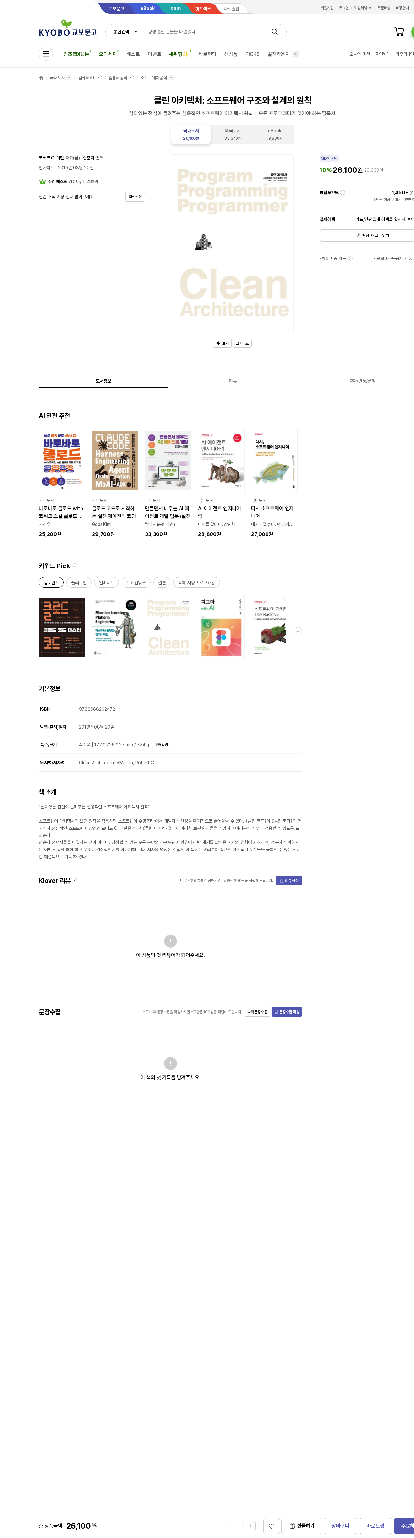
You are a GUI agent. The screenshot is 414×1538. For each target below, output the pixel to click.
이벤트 (154, 54)
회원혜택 (360, 8)
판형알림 (161, 744)
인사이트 (46, 167)
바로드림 (375, 1526)
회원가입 (327, 8)
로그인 (344, 8)
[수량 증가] (250, 1526)
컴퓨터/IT (86, 77)
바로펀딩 (207, 54)
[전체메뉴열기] (46, 54)
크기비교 (242, 343)
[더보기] (295, 54)
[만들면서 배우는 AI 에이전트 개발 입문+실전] (168, 482)
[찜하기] (271, 1526)
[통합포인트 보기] (342, 192)
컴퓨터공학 (117, 77)
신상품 (231, 54)
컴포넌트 (51, 584)
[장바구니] (399, 32)
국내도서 (57, 77)
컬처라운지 (278, 54)
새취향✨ (179, 54)
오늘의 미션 (359, 54)
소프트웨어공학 (153, 77)
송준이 (88, 157)
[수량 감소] (235, 1526)
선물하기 (306, 1526)
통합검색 (121, 31)
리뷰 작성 (292, 880)
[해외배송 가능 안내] (350, 258)
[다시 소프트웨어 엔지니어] (274, 482)
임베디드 (106, 584)
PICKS (252, 54)
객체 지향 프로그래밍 (196, 584)
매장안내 (402, 8)
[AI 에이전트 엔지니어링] (221, 482)
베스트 (133, 54)
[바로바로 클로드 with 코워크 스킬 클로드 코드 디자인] (62, 482)
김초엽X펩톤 (76, 54)
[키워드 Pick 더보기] (298, 631)
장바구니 (340, 1526)
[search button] (274, 32)
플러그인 (78, 584)
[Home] (41, 77)
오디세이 (108, 54)
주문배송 (383, 8)
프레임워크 (136, 584)
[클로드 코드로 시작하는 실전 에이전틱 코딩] (115, 482)
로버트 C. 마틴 (51, 157)
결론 (162, 584)
